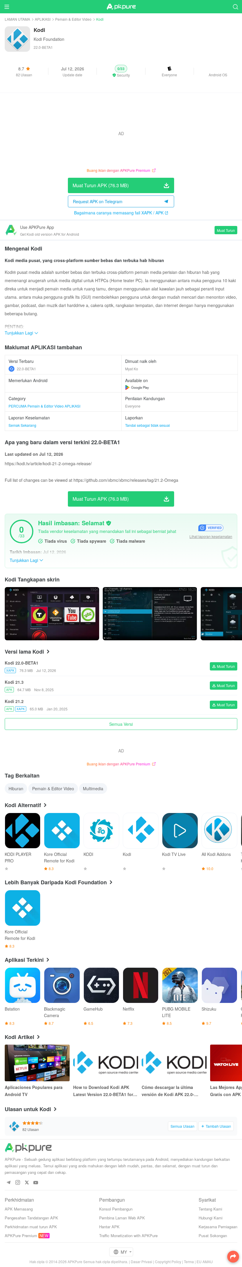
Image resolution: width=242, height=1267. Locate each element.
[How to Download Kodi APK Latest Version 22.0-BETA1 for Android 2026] (105, 1063)
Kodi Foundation (49, 39)
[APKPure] (121, 6)
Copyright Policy (168, 1261)
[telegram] (8, 1183)
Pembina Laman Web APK (122, 1218)
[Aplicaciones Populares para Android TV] (37, 1063)
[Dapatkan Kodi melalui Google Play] (137, 387)
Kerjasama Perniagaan (218, 1226)
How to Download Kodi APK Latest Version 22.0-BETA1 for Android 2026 (103, 1091)
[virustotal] (109, 523)
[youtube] (36, 1183)
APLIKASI (42, 19)
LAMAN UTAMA (17, 19)
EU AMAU (205, 1261)
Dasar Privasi (141, 1261)
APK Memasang (19, 1209)
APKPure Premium (21, 1235)
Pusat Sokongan (213, 1235)
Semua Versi (121, 724)
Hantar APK (109, 1226)
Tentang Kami (210, 1209)
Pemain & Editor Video (73, 19)
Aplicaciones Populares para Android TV (34, 1090)
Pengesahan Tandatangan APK (31, 1218)
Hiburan (16, 788)
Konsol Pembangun (116, 1209)
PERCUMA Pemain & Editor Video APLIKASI (44, 405)
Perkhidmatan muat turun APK (31, 1226)
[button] (121, 71)
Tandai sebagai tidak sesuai (147, 425)
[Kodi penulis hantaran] (52, 613)
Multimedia (93, 788)
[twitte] (26, 1183)
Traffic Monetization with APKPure (128, 1235)
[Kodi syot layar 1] (150, 613)
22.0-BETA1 (26, 368)
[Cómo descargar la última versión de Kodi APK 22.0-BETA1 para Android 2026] (174, 1063)
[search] (235, 6)
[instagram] (17, 1183)
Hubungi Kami (211, 1218)
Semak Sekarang (22, 425)
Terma (189, 1261)
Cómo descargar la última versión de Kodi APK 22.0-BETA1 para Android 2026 (168, 1091)
